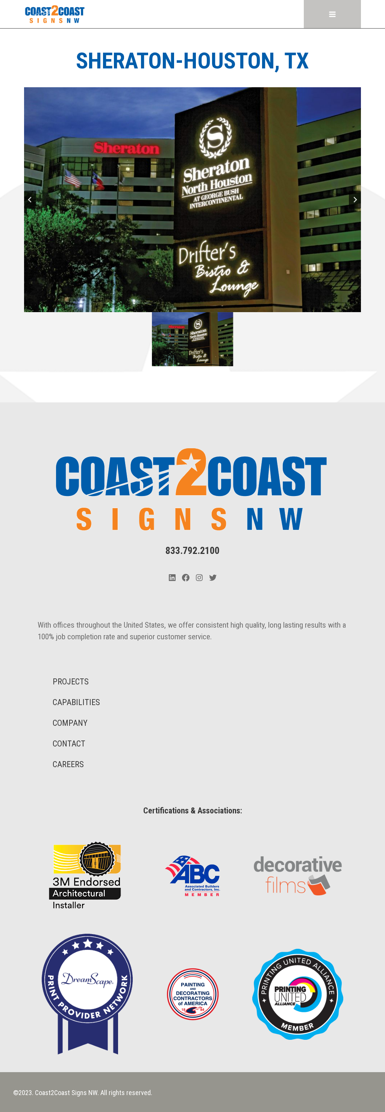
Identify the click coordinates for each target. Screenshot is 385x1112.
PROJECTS (71, 681)
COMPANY (70, 723)
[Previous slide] (30, 200)
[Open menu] (333, 14)
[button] (192, 339)
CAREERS (68, 764)
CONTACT (69, 743)
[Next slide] (355, 200)
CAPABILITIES (76, 702)
